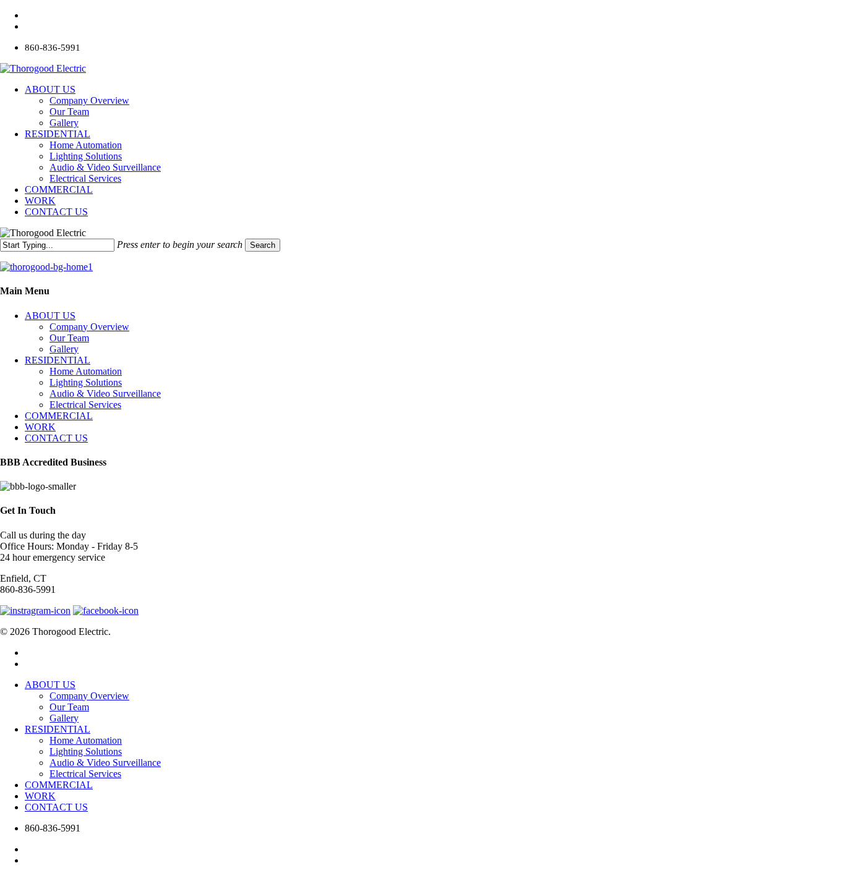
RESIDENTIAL (57, 360)
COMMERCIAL (59, 415)
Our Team (69, 338)
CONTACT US (56, 438)
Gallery (64, 349)
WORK (40, 427)
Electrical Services (85, 404)
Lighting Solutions (85, 382)
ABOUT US (50, 315)
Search (262, 245)
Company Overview (89, 326)
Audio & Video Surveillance (105, 393)
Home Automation (85, 371)
